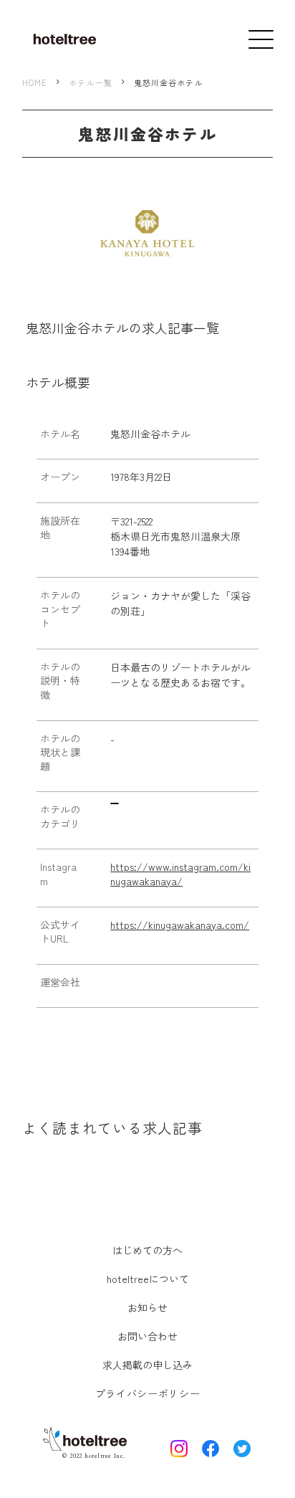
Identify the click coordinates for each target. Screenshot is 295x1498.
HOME (34, 82)
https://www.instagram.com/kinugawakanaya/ (180, 874)
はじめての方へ (147, 1250)
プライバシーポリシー (147, 1393)
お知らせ (147, 1307)
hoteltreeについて (148, 1279)
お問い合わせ (147, 1336)
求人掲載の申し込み (147, 1365)
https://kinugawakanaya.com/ (179, 925)
